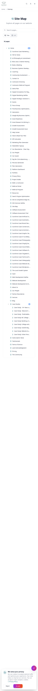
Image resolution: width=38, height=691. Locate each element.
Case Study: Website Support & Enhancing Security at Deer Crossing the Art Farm (22, 331)
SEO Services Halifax (18, 203)
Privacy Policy (16, 176)
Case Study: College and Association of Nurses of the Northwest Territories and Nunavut (22, 324)
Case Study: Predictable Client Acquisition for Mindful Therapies (22, 314)
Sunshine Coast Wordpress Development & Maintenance (21, 267)
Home (3, 9)
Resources (15, 193)
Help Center (16, 132)
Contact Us (15, 78)
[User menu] (30, 4)
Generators (15, 112)
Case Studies (16, 304)
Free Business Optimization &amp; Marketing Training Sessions (21, 109)
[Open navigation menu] (35, 4)
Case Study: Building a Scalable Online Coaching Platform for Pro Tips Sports (22, 321)
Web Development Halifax (20, 277)
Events (14, 102)
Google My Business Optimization (21, 115)
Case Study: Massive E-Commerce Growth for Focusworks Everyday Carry (22, 311)
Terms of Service (17, 344)
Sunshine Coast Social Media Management (21, 247)
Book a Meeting (17, 65)
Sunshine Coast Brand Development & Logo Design (21, 223)
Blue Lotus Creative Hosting (20, 61)
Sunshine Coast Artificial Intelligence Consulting (21, 216)
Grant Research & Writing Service (21, 122)
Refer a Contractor (18, 183)
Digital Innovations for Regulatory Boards (21, 92)
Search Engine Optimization (21, 196)
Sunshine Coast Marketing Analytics (21, 51)
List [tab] (15, 35)
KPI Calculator (16, 139)
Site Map (15, 206)
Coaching (15, 72)
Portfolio (14, 173)
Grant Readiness (17, 119)
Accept (18, 686)
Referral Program (17, 189)
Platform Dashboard (18, 169)
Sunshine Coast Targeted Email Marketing (21, 253)
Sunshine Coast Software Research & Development (21, 250)
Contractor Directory (18, 82)
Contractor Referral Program (21, 85)
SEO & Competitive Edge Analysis (21, 200)
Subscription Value (18, 338)
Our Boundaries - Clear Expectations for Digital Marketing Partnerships (21, 149)
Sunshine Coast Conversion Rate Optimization (21, 227)
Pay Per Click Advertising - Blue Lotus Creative (21, 159)
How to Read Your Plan (19, 136)
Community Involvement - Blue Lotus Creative (21, 75)
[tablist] (10, 35)
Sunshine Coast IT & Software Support (21, 237)
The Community (17, 355)
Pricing (14, 351)
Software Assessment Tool (20, 213)
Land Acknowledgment (19, 348)
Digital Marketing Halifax (20, 95)
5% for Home (16, 55)
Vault (13, 274)
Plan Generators (17, 166)
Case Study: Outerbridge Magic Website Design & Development (22, 328)
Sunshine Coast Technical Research (21, 257)
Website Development (19, 280)
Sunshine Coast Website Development (21, 264)
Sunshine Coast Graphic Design (21, 233)
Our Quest (15, 156)
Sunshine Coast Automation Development (21, 220)
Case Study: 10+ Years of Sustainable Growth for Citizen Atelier (22, 307)
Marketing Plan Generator (20, 142)
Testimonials (16, 341)
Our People (15, 152)
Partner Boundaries (18, 294)
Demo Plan (15, 88)
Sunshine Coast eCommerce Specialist (21, 230)
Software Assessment (18, 210)
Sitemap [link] (10, 9)
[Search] (26, 4)
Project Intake (16, 179)
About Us (15, 287)
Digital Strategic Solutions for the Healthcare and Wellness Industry (21, 99)
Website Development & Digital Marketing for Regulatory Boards (21, 284)
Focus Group (16, 105)
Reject (8, 686)
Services (14, 297)
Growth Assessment (18, 125)
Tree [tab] (8, 35)
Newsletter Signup (18, 146)
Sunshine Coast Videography (21, 260)
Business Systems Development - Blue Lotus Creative (21, 68)
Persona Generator (18, 163)
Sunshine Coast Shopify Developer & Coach (21, 243)
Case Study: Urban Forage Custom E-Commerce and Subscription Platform (22, 334)
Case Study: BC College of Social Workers (22, 317)
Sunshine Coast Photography (21, 240)
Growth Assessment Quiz (20, 129)
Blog (13, 301)
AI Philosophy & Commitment (21, 58)
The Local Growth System (20, 270)
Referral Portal (16, 186)
